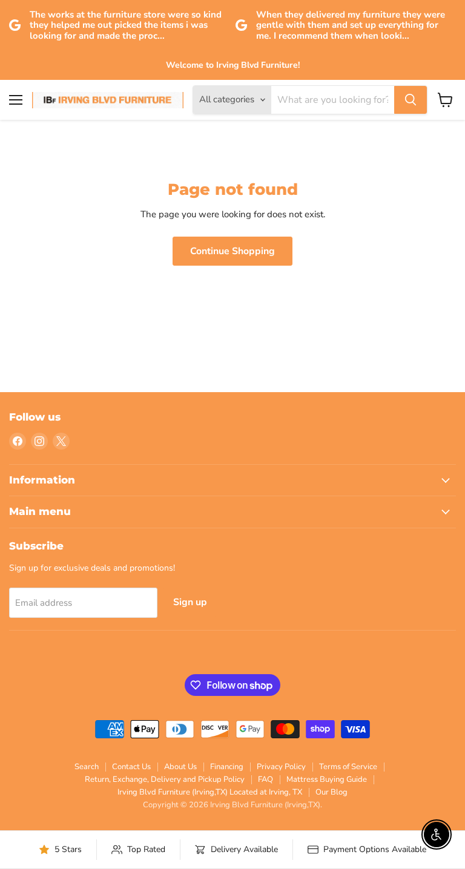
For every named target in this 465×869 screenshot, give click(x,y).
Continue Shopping (232, 251)
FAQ (265, 779)
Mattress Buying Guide (326, 779)
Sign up (190, 602)
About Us (180, 766)
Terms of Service (348, 766)
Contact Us (131, 766)
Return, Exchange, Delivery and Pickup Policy (165, 779)
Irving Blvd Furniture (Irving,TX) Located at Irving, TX (209, 792)
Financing (226, 766)
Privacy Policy (281, 766)
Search (86, 766)
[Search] (410, 100)
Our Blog (331, 792)
